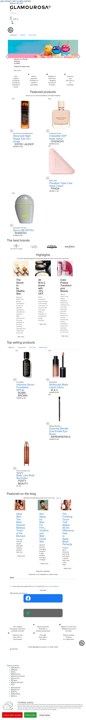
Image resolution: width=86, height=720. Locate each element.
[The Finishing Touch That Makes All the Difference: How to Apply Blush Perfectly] (66, 505)
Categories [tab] (13, 35)
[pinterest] (14, 649)
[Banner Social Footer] (43, 598)
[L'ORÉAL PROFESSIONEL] (52, 247)
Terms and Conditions (51, 586)
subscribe (43, 590)
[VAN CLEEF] (16, 247)
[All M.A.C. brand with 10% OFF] (43, 268)
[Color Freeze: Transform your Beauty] (65, 268)
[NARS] (34, 247)
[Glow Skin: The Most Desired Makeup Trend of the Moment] (20, 505)
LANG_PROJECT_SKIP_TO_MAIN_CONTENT (15, 1)
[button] (7, 56)
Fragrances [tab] (22, 347)
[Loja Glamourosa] (43, 7)
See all (58, 498)
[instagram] (12, 649)
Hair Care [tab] (32, 347)
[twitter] (17, 649)
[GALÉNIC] (70, 247)
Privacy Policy (34, 586)
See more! (17, 70)
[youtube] (11, 649)
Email (12, 577)
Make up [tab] (11, 347)
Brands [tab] (22, 35)
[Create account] (12, 21)
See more (21, 337)
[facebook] (15, 649)
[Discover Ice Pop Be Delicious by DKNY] (43, 49)
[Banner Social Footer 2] (43, 613)
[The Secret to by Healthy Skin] (21, 268)
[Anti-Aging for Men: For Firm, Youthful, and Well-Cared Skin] (43, 505)
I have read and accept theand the (35, 586)
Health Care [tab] (43, 347)
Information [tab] (32, 35)
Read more (21, 556)
